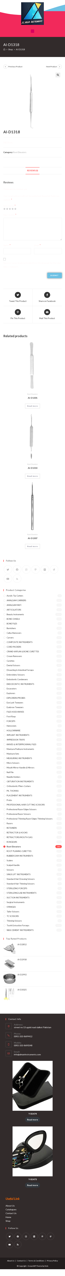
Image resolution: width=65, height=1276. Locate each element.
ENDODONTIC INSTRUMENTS (20, 684)
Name (6, 245)
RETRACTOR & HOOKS (17, 832)
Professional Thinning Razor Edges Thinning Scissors (29, 818)
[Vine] (54, 569)
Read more (32, 406)
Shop (8, 1221)
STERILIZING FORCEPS (17, 888)
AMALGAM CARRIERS (16, 600)
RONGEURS (12, 842)
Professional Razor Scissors (19, 814)
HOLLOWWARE (13, 730)
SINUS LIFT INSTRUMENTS (19, 874)
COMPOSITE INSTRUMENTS (19, 642)
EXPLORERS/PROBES (16, 698)
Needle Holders (13, 777)
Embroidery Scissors (16, 675)
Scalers (10, 860)
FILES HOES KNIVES (15, 712)
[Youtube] (8, 578)
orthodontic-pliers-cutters (19, 786)
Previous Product (15, 66)
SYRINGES (11, 907)
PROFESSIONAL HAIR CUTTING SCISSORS (26, 804)
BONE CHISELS (13, 619)
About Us (10, 1205)
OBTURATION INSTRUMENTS (20, 781)
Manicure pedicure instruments (20, 749)
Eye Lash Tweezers (15, 702)
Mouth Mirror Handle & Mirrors (20, 767)
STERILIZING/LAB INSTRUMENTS (21, 893)
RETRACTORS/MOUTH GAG (19, 837)
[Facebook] (17, 569)
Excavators (11, 688)
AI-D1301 (32, 398)
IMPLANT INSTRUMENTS (18, 735)
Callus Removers (14, 633)
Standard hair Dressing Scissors (21, 879)
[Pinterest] (35, 569)
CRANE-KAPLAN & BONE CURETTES (23, 651)
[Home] (4, 49)
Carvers (10, 637)
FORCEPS (11, 721)
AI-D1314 (32, 468)
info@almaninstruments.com (27, 1054)
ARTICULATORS (14, 610)
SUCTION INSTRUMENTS (18, 897)
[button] (32, 31)
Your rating (9, 206)
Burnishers (11, 628)
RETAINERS (12, 828)
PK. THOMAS (13, 791)
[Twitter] (8, 569)
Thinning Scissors (14, 921)
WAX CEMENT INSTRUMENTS (20, 930)
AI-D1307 (32, 538)
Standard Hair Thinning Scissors (20, 883)
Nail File (10, 772)
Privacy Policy (52, 1261)
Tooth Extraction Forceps (18, 925)
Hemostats (11, 726)
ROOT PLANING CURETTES (19, 851)
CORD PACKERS (14, 647)
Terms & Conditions (36, 1261)
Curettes (10, 661)
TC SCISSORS (13, 916)
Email (37, 245)
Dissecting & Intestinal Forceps (20, 670)
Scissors (10, 870)
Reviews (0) (32, 170)
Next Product (51, 66)
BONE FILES (12, 623)
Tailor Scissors (13, 911)
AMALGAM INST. (14, 605)
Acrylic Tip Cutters (15, 596)
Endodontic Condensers (17, 679)
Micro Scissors (13, 763)
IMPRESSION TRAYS (16, 739)
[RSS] (17, 578)
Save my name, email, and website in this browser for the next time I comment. (32, 265)
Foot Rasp (11, 716)
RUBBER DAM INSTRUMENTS (20, 856)
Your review (9, 214)
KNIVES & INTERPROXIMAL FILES (21, 744)
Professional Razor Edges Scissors (21, 809)
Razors (10, 823)
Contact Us (11, 1213)
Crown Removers (14, 656)
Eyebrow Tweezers (15, 707)
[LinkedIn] (34, 1236)
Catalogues (11, 1209)
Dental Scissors (13, 665)
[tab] (32, 170)
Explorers (11, 693)
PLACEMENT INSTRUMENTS (19, 795)
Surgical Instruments (15, 902)
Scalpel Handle (13, 865)
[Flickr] (45, 569)
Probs (9, 800)
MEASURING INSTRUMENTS (19, 758)
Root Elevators (19, 152)
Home (8, 1217)
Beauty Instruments (15, 614)
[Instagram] (26, 569)
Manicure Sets (13, 754)
